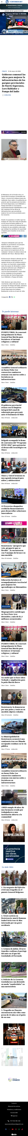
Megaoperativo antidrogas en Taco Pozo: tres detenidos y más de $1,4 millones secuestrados (13, 615)
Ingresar (15, 1116)
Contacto (14, 1103)
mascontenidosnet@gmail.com (14, 1124)
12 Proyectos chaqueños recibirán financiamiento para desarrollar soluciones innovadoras (13, 510)
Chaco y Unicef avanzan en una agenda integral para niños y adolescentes (13, 478)
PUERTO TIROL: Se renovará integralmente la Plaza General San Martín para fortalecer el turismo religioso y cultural (13, 337)
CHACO (4, 71)
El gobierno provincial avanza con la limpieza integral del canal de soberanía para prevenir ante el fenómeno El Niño (12, 410)
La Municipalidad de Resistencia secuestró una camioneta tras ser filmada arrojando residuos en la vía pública (13, 741)
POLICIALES (6, 540)
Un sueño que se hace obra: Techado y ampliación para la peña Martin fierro (13, 680)
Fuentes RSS (14, 1113)
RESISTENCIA (6, 731)
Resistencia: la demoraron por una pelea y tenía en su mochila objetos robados (13, 709)
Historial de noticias (14, 1106)
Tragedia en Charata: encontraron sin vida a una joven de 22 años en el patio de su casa (13, 1014)
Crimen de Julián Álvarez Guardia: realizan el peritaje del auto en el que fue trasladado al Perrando (13, 952)
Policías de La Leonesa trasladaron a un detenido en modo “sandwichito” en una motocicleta (13, 983)
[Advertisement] (14, 51)
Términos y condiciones (14, 1109)
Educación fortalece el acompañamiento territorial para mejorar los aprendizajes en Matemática (14, 583)
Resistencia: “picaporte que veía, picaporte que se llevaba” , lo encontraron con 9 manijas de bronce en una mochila (13, 551)
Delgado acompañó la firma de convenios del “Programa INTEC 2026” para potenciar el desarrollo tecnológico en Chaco (13, 445)
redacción (7, 95)
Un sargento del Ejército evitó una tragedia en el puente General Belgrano (13, 889)
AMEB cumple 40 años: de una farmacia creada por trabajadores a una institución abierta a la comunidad (12, 812)
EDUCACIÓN (6, 574)
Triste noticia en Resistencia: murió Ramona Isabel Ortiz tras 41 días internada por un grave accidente (13, 921)
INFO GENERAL (7, 802)
